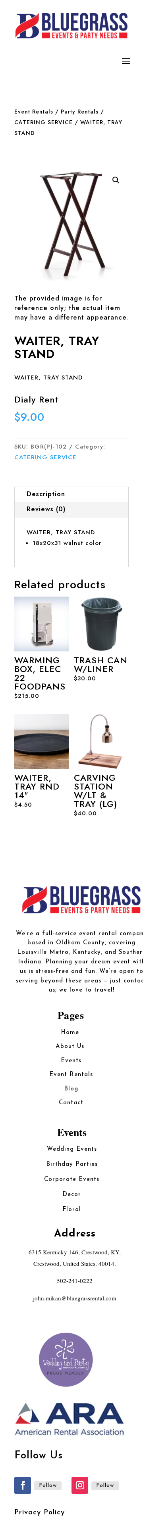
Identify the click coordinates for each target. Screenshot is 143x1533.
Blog (71, 1089)
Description (46, 494)
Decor (71, 1195)
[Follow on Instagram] (80, 1485)
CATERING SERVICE (43, 122)
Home (71, 1033)
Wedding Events (72, 1149)
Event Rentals (33, 112)
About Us (71, 1047)
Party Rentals (80, 112)
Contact (71, 1103)
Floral (71, 1210)
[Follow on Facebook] (22, 1485)
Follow (48, 1486)
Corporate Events (71, 1179)
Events (71, 1061)
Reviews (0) (46, 509)
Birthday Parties (72, 1164)
